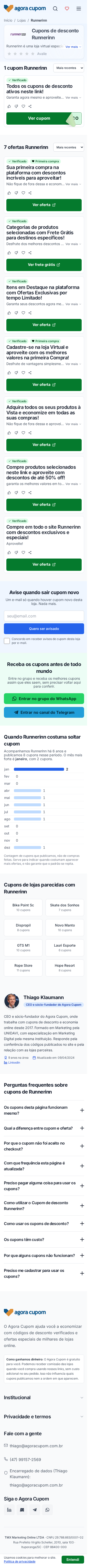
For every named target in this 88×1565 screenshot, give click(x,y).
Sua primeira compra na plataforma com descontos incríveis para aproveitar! (36, 172)
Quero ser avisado (44, 628)
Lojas (21, 20)
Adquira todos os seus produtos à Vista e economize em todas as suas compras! (43, 412)
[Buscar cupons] (55, 8)
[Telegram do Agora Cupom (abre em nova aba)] (34, 1530)
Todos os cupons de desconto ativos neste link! (39, 88)
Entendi (72, 1559)
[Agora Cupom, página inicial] (25, 8)
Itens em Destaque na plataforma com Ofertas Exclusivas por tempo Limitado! (42, 292)
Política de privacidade (19, 1561)
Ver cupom (39, 118)
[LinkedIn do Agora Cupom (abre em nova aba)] (9, 1530)
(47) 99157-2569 (25, 1479)
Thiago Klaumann (43, 997)
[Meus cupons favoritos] (67, 8)
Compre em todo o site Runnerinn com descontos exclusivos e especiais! (43, 532)
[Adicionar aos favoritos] (23, 106)
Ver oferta (42, 204)
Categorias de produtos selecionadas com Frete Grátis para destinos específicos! (40, 232)
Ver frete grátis (41, 264)
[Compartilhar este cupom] (30, 106)
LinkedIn (14, 1062)
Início (8, 20)
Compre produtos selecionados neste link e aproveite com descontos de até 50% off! (41, 472)
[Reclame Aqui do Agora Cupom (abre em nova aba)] (22, 1530)
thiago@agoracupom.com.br (36, 1465)
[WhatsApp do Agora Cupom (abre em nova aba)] (47, 1530)
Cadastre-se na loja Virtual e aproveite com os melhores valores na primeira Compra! (37, 352)
